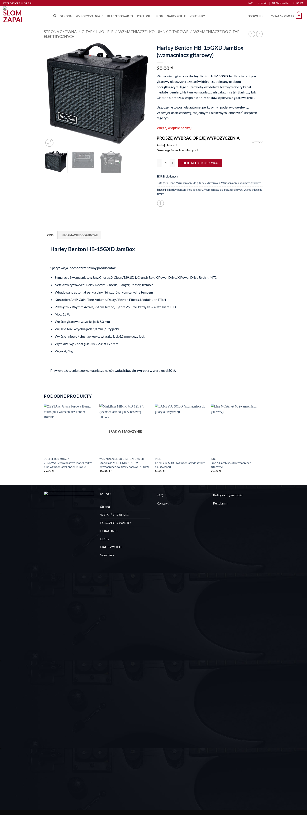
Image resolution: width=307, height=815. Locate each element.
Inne (172, 183)
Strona (66, 16)
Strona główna (60, 31)
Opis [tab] (50, 235)
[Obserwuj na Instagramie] (298, 3)
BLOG (159, 16)
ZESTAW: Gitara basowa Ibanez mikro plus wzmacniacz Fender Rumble (68, 465)
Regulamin (220, 503)
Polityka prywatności (228, 495)
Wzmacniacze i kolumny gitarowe (153, 31)
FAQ (250, 3)
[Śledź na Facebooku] (294, 3)
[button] (280, 3)
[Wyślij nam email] (302, 3)
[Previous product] (259, 34)
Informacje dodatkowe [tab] (79, 235)
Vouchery (197, 16)
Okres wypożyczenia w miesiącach (177, 150)
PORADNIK (144, 16)
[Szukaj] (54, 16)
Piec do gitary (195, 189)
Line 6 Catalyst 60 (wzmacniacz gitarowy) (231, 465)
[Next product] (252, 34)
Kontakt (263, 3)
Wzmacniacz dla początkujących (223, 189)
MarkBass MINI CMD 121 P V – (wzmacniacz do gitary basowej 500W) (124, 465)
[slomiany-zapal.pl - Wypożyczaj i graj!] (24, 15)
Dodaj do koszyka (200, 163)
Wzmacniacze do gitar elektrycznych (198, 183)
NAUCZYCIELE (176, 16)
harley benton (177, 189)
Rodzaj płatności (167, 145)
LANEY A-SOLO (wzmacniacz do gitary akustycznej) (180, 465)
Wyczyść (257, 142)
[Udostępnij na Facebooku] (160, 203)
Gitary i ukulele (97, 31)
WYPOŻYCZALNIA (88, 16)
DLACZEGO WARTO (120, 16)
